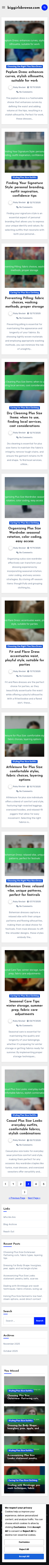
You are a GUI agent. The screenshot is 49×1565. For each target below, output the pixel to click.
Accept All (24, 1556)
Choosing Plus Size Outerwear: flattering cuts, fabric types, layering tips (23, 1255)
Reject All (24, 1549)
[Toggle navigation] (3, 7)
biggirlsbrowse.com (23, 8)
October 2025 (10, 1351)
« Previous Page (17, 1198)
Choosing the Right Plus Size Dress (24, 66)
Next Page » (34, 1198)
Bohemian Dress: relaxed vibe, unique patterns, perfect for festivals (24, 891)
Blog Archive (10, 1224)
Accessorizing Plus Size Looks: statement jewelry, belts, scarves (22, 1458)
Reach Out (8, 1231)
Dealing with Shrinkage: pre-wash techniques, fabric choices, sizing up (23, 1488)
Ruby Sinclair (19, 87)
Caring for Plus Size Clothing (24, 292)
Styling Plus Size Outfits (24, 177)
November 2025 (11, 1344)
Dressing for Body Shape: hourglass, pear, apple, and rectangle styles (23, 1428)
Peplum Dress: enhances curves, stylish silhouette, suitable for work (24, 76)
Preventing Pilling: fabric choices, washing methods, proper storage (24, 302)
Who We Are (9, 1217)
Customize (24, 1542)
